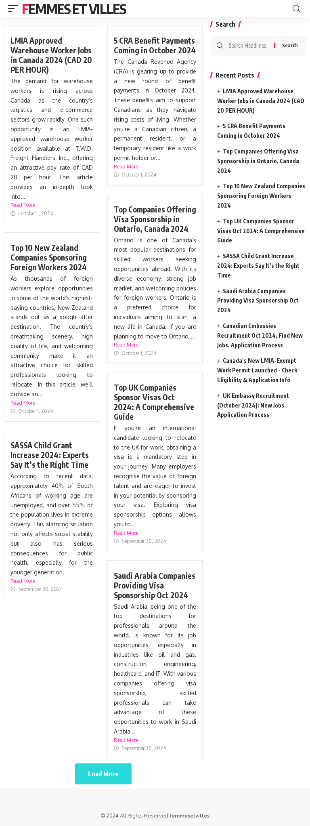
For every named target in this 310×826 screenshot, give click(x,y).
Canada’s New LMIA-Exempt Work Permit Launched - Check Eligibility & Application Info (257, 370)
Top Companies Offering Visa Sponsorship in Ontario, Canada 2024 (155, 218)
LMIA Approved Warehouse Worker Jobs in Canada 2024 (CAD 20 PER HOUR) (51, 55)
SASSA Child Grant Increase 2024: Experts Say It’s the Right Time (49, 454)
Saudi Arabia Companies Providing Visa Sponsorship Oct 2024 (154, 585)
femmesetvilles (189, 815)
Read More (22, 205)
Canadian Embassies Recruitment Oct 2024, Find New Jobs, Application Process (260, 335)
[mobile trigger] (15, 8)
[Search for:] (248, 46)
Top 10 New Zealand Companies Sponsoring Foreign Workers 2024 (48, 257)
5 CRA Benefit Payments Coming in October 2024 (155, 45)
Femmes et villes (74, 8)
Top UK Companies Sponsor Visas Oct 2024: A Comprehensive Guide (154, 402)
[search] (296, 8)
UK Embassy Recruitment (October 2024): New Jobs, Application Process (253, 405)
